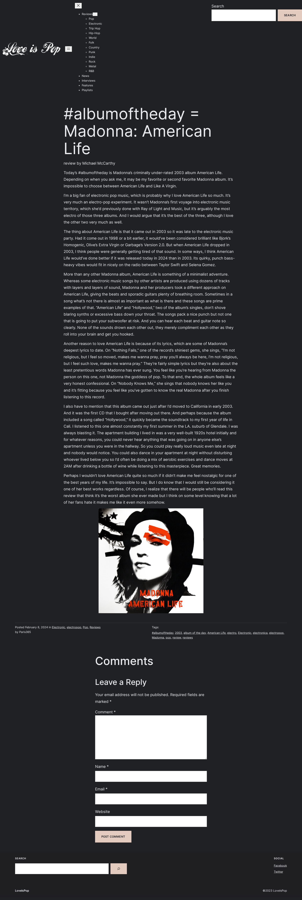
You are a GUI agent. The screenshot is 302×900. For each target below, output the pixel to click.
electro (231, 633)
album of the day (195, 633)
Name (102, 766)
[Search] (118, 868)
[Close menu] (78, 6)
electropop (74, 627)
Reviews (95, 627)
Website (102, 811)
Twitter (278, 871)
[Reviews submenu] (95, 14)
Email (101, 789)
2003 (178, 633)
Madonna (158, 637)
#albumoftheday (162, 633)
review (176, 637)
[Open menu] (68, 49)
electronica (260, 633)
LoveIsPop (22, 890)
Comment (105, 712)
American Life (216, 633)
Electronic (58, 627)
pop (168, 637)
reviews (188, 637)
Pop (85, 627)
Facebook (280, 865)
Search (217, 6)
